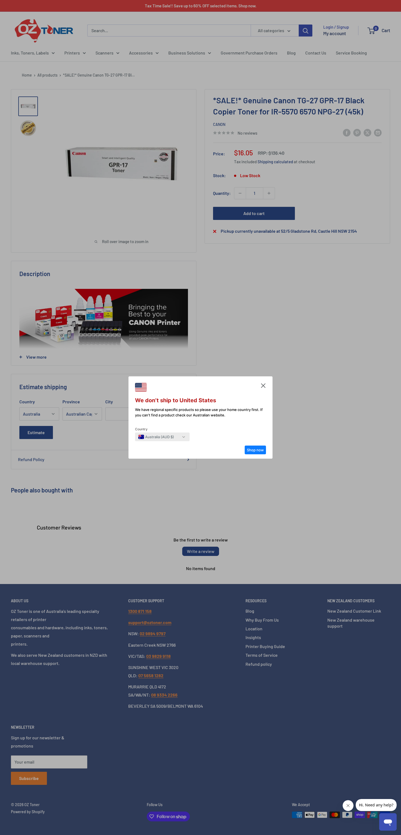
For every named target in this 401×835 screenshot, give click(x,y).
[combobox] (156, 437)
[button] (263, 387)
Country (141, 429)
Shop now (255, 450)
